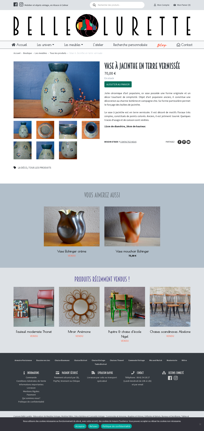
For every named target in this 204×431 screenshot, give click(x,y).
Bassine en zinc (43, 360)
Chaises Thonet (117, 360)
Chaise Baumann (62, 360)
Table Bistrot (101, 364)
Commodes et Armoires (116, 416)
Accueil (21, 45)
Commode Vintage (136, 360)
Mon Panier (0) (183, 5)
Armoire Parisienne (23, 360)
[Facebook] (180, 141)
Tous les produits (58, 53)
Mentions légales (31, 391)
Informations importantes (31, 384)
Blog (162, 44)
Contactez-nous (128, 141)
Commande (31, 377)
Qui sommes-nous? (31, 398)
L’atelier (98, 45)
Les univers (44, 45)
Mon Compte (163, 5)
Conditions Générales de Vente (31, 380)
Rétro (184, 360)
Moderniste (172, 360)
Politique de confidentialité (31, 401)
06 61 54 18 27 (143, 377)
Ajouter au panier (118, 84)
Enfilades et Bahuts (152, 416)
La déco (22, 167)
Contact (186, 45)
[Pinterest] (184, 141)
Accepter (80, 426)
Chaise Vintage (98, 360)
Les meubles (72, 45)
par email (138, 384)
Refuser (94, 426)
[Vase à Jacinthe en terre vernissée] (57, 89)
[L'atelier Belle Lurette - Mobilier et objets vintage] (102, 25)
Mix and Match (155, 360)
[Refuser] (200, 424)
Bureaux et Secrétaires (171, 416)
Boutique (27, 53)
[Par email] (188, 141)
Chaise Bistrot (80, 360)
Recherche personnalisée (130, 45)
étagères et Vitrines (135, 416)
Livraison (31, 387)
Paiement (31, 394)
